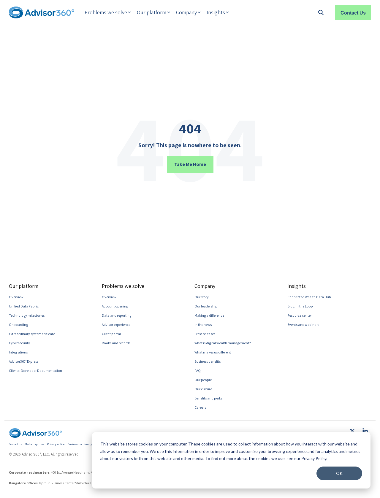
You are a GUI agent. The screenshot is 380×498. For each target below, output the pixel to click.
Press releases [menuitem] (204, 334)
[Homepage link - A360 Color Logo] (35, 435)
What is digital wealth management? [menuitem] (222, 343)
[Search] (321, 12)
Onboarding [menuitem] (18, 324)
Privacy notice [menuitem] (55, 444)
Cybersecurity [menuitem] (19, 343)
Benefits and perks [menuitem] (208, 398)
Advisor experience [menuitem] (116, 324)
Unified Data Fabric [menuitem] (24, 306)
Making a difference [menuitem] (209, 315)
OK (339, 473)
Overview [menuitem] (16, 297)
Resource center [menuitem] (299, 315)
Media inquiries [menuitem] (34, 444)
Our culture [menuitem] (203, 389)
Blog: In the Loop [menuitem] (300, 306)
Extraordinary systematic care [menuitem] (32, 334)
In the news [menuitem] (203, 324)
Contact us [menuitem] (15, 444)
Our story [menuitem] (201, 297)
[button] (353, 432)
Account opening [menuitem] (115, 306)
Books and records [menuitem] (116, 343)
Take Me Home (190, 164)
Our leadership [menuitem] (205, 306)
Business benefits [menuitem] (207, 361)
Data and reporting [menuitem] (116, 315)
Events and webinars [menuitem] (303, 324)
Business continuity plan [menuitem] (82, 444)
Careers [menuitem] (200, 407)
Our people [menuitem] (203, 380)
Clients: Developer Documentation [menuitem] (35, 370)
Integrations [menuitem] (18, 352)
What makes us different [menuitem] (212, 352)
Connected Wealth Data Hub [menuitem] (309, 297)
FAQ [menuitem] (197, 370)
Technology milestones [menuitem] (27, 315)
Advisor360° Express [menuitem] (23, 361)
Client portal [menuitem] (111, 334)
